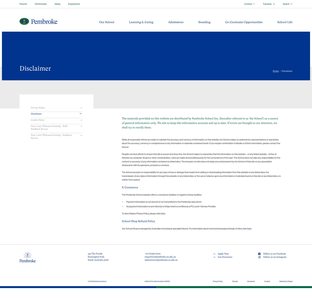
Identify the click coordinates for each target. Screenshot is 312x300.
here (163, 213)
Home (276, 71)
